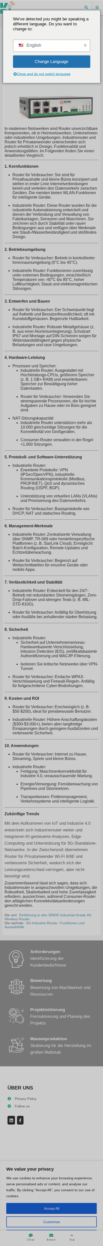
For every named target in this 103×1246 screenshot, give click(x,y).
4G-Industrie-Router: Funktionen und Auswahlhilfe (44, 925)
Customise (51, 1222)
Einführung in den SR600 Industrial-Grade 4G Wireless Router (48, 917)
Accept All (51, 1208)
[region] (51, 1203)
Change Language (51, 61)
